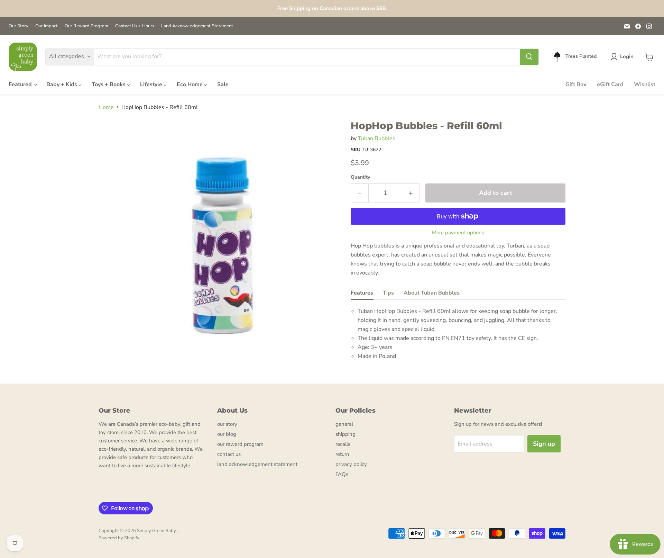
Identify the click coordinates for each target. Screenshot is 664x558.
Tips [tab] (388, 293)
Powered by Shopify (119, 538)
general (344, 424)
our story (227, 424)
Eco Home (190, 84)
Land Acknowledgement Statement (197, 26)
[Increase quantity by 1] (411, 192)
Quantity (360, 177)
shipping (345, 434)
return (342, 454)
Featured (21, 84)
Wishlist (644, 84)
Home (106, 107)
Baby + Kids (62, 84)
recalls (342, 444)
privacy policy (351, 464)
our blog (226, 434)
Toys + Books (109, 84)
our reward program (240, 444)
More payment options (458, 233)
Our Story (18, 26)
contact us (229, 454)
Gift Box (576, 84)
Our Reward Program (86, 26)
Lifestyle (152, 84)
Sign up (544, 444)
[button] (623, 57)
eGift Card (610, 84)
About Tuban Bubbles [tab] (432, 293)
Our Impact (46, 26)
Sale (223, 84)
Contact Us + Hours (134, 26)
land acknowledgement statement (257, 464)
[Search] (529, 57)
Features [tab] (362, 293)
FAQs (341, 474)
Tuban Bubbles (376, 138)
